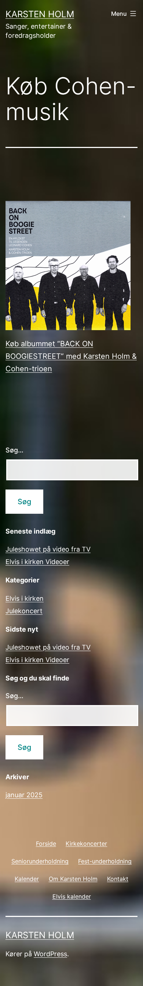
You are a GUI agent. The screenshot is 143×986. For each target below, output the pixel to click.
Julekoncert (24, 611)
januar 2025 (24, 795)
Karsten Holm (40, 14)
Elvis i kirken (25, 598)
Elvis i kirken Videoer (37, 562)
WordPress (50, 954)
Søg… (14, 450)
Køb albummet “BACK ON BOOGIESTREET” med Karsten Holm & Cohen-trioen (71, 356)
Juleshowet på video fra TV (48, 549)
